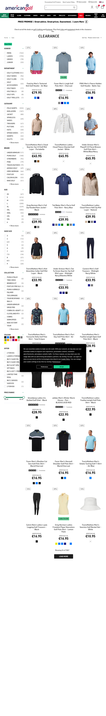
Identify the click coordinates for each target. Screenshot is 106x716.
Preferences (44, 366)
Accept (62, 366)
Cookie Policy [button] (65, 359)
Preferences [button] (56, 361)
